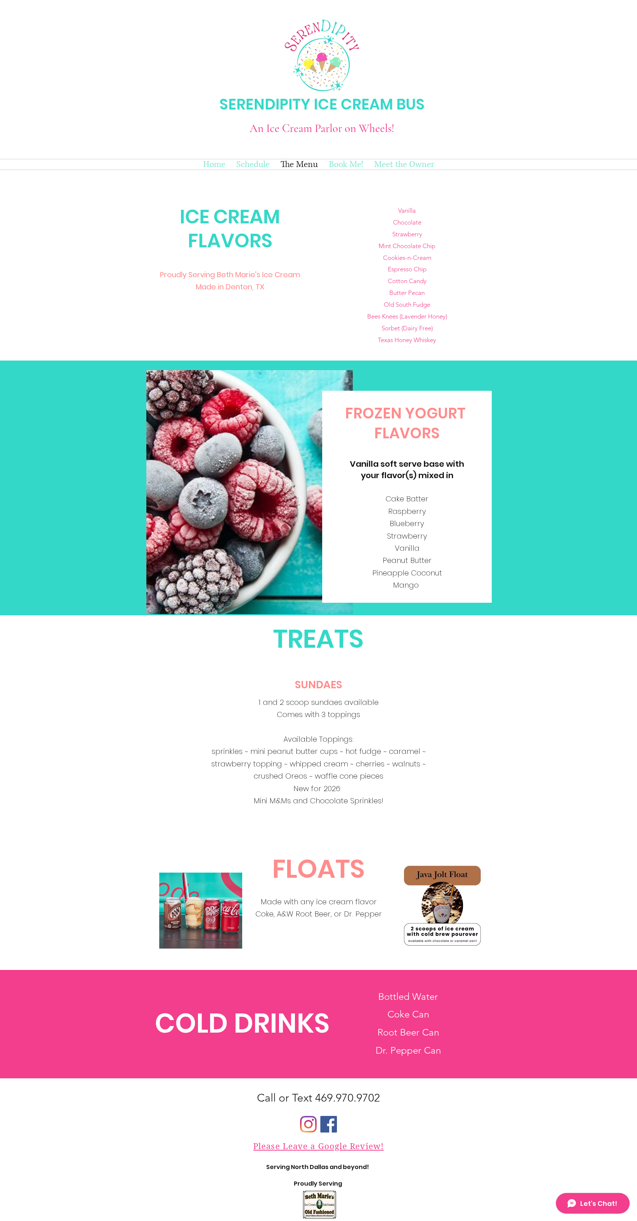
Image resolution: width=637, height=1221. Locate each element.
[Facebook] (328, 1124)
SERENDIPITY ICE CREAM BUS (322, 104)
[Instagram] (308, 1124)
